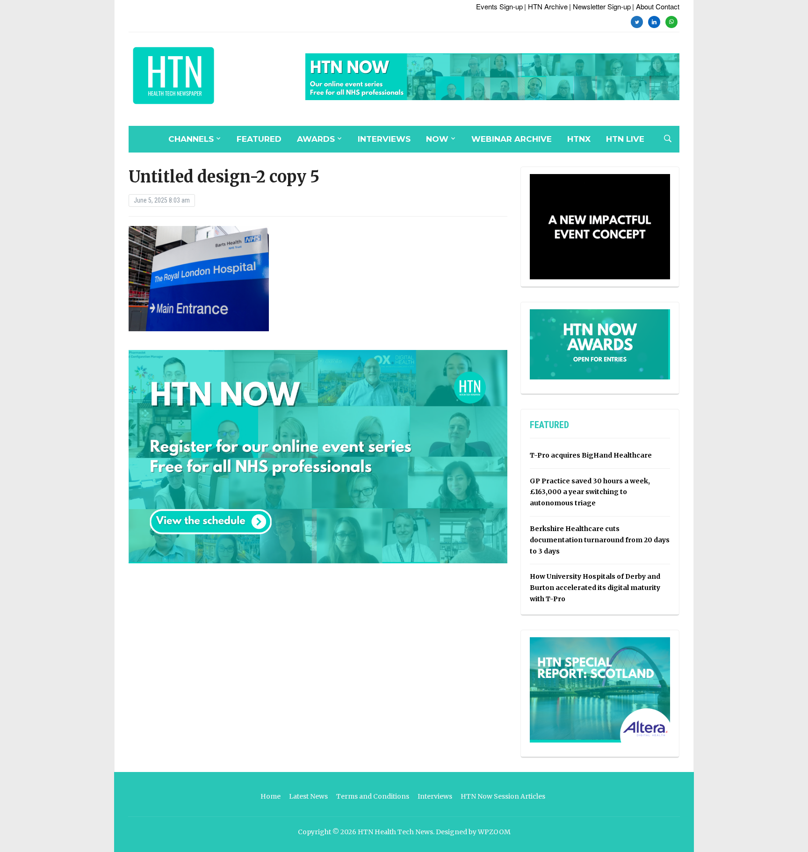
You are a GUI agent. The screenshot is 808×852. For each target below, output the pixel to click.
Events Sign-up (499, 6)
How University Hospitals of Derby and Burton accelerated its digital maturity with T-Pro (595, 587)
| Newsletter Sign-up (600, 6)
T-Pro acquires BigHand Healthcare (591, 455)
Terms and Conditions (372, 796)
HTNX (579, 139)
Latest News (308, 796)
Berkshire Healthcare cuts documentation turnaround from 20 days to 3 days (600, 539)
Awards (316, 139)
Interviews (384, 139)
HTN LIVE (625, 139)
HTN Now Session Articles (503, 796)
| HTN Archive (546, 6)
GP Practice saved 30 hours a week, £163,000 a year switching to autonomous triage (590, 492)
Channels (191, 139)
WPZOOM (494, 832)
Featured (259, 139)
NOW (437, 139)
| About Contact (655, 6)
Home (270, 796)
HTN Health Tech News (395, 832)
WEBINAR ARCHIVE (511, 139)
